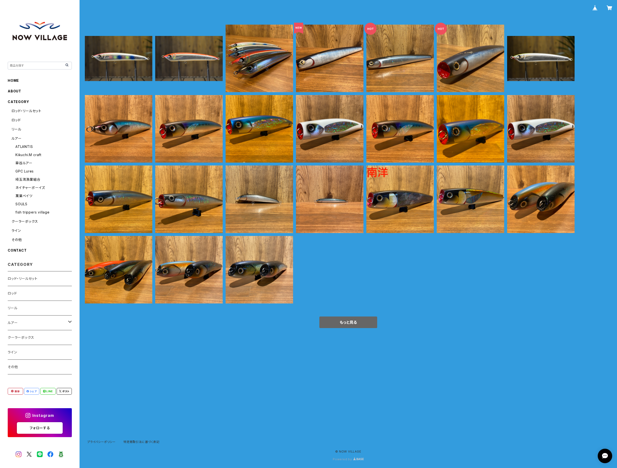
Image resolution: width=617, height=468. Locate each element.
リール (16, 129)
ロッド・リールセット (26, 111)
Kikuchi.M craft (28, 155)
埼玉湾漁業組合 (27, 179)
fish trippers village (32, 212)
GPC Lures (24, 171)
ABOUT (14, 91)
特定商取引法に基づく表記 (141, 442)
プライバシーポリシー (101, 442)
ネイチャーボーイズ (30, 188)
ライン (16, 230)
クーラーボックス (25, 221)
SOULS (21, 204)
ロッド (16, 120)
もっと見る (348, 322)
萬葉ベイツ (24, 196)
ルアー (16, 138)
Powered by (343, 459)
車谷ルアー (24, 163)
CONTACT (17, 250)
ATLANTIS (24, 147)
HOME (13, 80)
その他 (17, 240)
